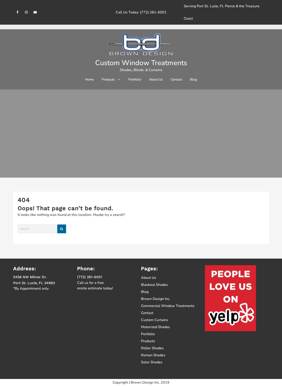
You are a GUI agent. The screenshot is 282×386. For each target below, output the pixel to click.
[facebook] (17, 12)
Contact (147, 313)
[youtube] (35, 12)
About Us (148, 277)
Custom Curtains (154, 320)
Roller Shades (152, 348)
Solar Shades (151, 362)
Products (148, 341)
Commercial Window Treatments (168, 305)
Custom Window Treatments (141, 63)
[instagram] (26, 12)
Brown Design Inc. (155, 298)
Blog (144, 291)
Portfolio (148, 334)
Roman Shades (153, 355)
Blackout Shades (154, 284)
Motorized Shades (155, 327)
